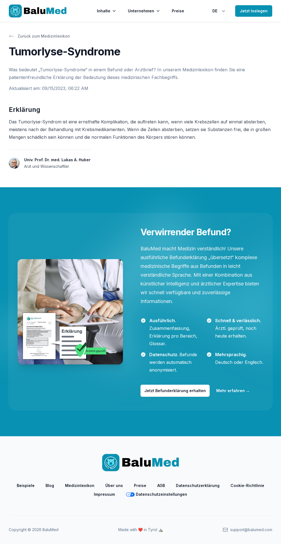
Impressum (104, 494)
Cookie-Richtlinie (247, 485)
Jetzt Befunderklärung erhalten (175, 390)
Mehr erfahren (233, 390)
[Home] (37, 11)
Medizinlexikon (79, 485)
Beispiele (26, 485)
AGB (161, 485)
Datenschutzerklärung (198, 485)
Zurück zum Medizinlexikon (44, 36)
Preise (178, 10)
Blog (50, 485)
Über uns (114, 485)
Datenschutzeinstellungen (161, 494)
